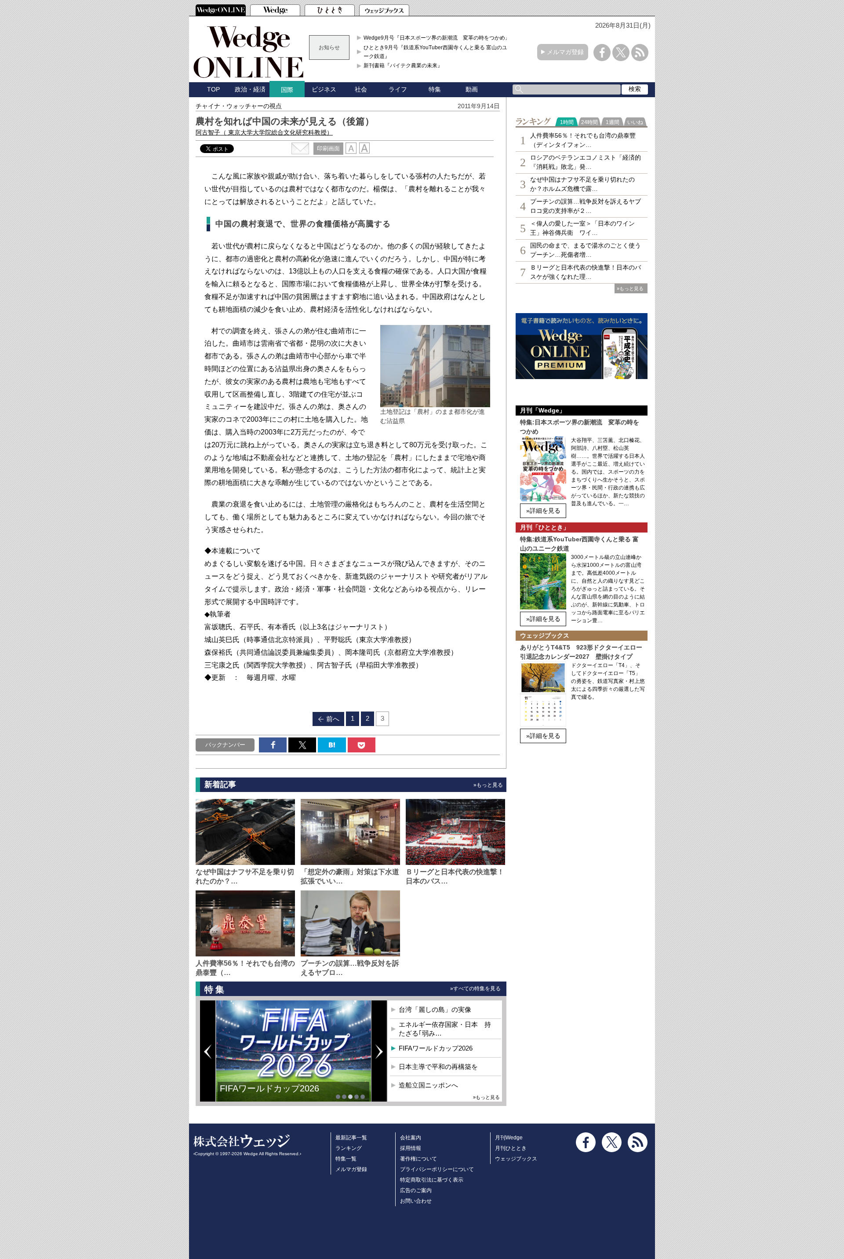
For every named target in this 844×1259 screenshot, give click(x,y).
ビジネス (324, 89)
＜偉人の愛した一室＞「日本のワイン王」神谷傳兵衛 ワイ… (582, 228)
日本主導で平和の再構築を (272, 1095)
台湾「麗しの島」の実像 (435, 1009)
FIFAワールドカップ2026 (436, 1048)
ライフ (398, 89)
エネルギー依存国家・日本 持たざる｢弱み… (445, 1029)
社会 (361, 89)
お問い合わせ (416, 1201)
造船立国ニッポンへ (428, 1085)
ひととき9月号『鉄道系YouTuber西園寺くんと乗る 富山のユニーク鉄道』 (438, 51)
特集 (435, 89)
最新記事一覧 (351, 1138)
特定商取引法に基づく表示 (431, 1180)
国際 (287, 89)
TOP (213, 89)
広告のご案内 (416, 1190)
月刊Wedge (509, 1138)
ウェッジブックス (516, 1159)
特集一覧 (346, 1159)
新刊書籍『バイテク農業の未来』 (403, 65)
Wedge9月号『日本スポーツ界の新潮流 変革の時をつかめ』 (437, 38)
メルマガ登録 (565, 51)
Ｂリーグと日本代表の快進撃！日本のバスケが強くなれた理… (585, 272)
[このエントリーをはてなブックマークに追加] (331, 745)
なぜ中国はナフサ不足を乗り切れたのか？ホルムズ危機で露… (582, 184)
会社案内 (410, 1138)
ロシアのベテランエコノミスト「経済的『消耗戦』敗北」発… (585, 162)
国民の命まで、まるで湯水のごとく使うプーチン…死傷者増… (585, 250)
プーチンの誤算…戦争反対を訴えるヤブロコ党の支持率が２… (585, 206)
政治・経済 (250, 89)
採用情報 (410, 1148)
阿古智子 (264, 132)
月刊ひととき (511, 1148)
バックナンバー (225, 744)
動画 (472, 89)
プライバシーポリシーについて (437, 1169)
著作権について (418, 1159)
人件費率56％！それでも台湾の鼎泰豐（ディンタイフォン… (583, 140)
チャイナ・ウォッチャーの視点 (239, 105)
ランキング (348, 1148)
